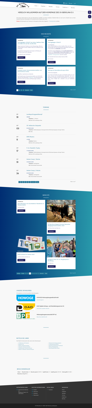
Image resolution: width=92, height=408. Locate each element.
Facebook (50, 389)
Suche (71, 3)
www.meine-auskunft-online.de (43, 308)
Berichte (63, 398)
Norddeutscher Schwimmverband (25, 348)
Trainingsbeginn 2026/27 (54, 42)
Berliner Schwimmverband (24, 345)
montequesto (54, 405)
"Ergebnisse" (31, 77)
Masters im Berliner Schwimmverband (26, 349)
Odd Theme (48, 405)
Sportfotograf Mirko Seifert (54, 348)
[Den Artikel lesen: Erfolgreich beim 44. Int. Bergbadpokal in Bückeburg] (61, 246)
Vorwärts (27, 90)
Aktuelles (64, 393)
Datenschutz (35, 395)
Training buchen (52, 21)
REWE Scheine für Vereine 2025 (26, 254)
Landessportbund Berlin (54, 344)
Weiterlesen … (22, 57)
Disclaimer (35, 393)
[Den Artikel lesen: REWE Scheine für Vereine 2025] (30, 243)
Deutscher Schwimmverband (24, 346)
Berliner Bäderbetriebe (53, 346)
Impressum (35, 391)
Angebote (64, 391)
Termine (63, 395)
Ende (31, 90)
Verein (63, 389)
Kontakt (66, 3)
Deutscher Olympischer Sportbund (56, 345)
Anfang (18, 273)
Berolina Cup (21, 344)
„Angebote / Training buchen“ (53, 54)
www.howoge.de (40, 299)
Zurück (23, 273)
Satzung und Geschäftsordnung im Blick (58, 70)
